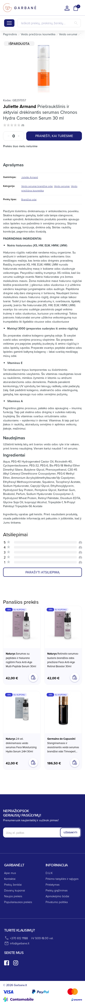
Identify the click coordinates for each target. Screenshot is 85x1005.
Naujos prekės (13, 896)
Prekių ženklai (13, 884)
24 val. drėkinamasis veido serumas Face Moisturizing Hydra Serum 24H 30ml (21, 745)
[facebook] (6, 962)
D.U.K (49, 873)
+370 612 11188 (19, 938)
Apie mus (10, 873)
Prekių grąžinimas (56, 890)
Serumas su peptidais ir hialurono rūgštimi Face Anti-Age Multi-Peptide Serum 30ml (21, 660)
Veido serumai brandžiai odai (37, 186)
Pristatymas (52, 884)
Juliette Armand (19, 106)
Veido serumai (62, 186)
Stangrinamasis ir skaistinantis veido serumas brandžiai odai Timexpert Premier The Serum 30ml (63, 745)
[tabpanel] (42, 67)
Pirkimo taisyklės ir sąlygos (62, 879)
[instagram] (15, 962)
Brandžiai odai (29, 199)
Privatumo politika (57, 902)
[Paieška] (76, 23)
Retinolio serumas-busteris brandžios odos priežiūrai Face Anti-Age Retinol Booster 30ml (63, 660)
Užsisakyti (70, 832)
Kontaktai (9, 879)
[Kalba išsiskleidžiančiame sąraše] (67, 8)
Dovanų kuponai (14, 890)
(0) (22, 125)
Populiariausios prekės (18, 902)
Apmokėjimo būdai (57, 896)
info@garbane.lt (19, 943)
